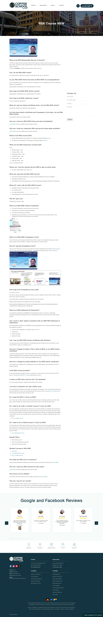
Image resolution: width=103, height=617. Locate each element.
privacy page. (44, 476)
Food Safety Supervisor (36, 578)
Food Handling (34, 576)
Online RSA (55, 594)
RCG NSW (14, 451)
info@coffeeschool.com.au (17, 578)
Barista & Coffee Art (36, 574)
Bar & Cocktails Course (17, 418)
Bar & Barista (56, 590)
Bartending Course (57, 583)
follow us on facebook (53, 391)
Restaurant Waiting (35, 581)
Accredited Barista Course (18, 433)
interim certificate (53, 250)
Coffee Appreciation (57, 578)
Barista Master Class (36, 583)
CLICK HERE (12, 124)
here (31, 169)
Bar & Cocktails (26, 375)
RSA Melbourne (56, 574)
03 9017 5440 (17, 575)
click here (48, 138)
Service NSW (32, 214)
